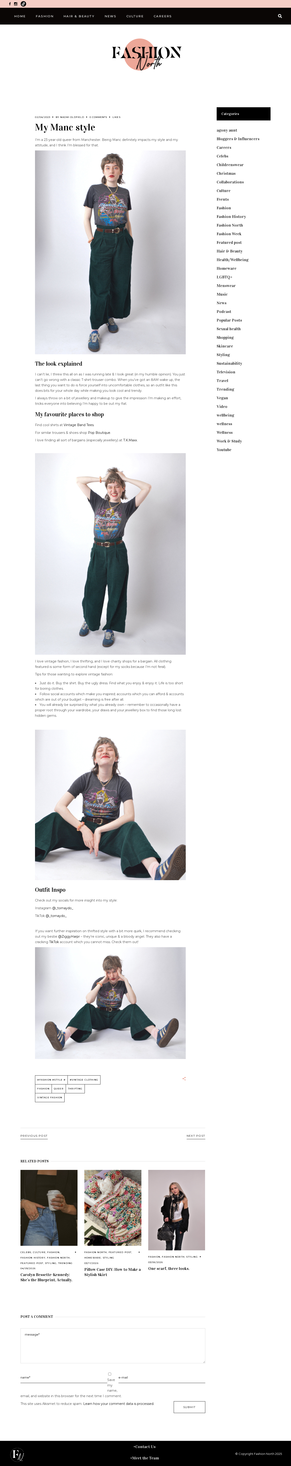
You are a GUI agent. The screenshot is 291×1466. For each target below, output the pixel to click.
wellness (224, 423)
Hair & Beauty (230, 251)
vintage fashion (49, 1097)
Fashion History (32, 1257)
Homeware (92, 1257)
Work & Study (229, 441)
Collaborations (230, 182)
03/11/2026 (91, 1263)
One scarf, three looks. (168, 1268)
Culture (39, 1252)
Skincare (225, 346)
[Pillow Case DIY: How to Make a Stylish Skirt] (112, 1208)
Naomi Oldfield (72, 117)
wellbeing (225, 415)
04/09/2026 (27, 1268)
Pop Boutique (99, 433)
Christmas (226, 173)
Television (226, 372)
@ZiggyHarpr (69, 936)
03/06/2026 (155, 1262)
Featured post (31, 1263)
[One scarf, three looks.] (176, 1210)
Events (223, 199)
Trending (65, 1263)
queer (59, 1088)
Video (222, 406)
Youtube (224, 449)
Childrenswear (230, 164)
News (221, 302)
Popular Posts (229, 320)
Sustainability (229, 363)
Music (222, 294)
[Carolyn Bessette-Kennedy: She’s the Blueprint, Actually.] (49, 1208)
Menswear (226, 285)
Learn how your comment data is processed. (118, 1404)
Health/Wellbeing (232, 259)
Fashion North (58, 1257)
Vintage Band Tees (79, 425)
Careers (224, 147)
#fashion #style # (51, 1079)
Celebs (25, 1252)
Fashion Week (229, 233)
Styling (50, 1263)
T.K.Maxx (130, 440)
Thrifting (75, 1088)
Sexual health (229, 328)
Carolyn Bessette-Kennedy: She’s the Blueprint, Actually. (46, 1277)
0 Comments (98, 117)
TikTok (54, 942)
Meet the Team (145, 1458)
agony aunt (227, 130)
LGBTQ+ (225, 277)
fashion (43, 1088)
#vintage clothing (84, 1079)
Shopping (225, 337)
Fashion (53, 1252)
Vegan (222, 397)
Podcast (224, 311)
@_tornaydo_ (62, 908)
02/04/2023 (42, 117)
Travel (222, 380)
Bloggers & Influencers (238, 138)
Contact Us (145, 1446)
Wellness (225, 432)
